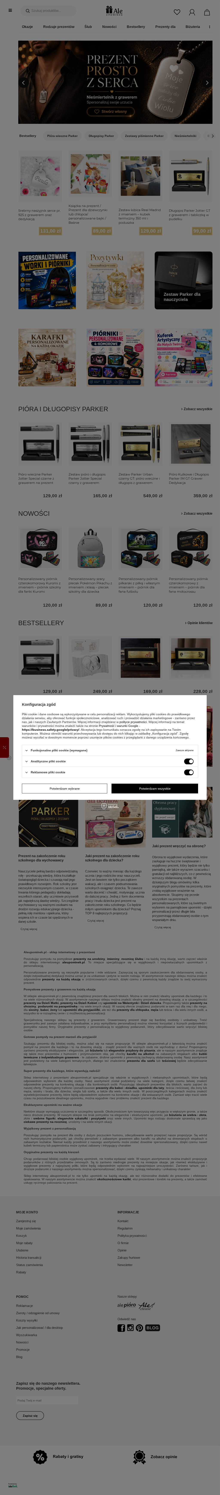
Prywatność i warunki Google (118, 726)
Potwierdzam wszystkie (155, 788)
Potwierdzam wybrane (65, 788)
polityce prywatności (133, 722)
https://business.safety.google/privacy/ (50, 729)
